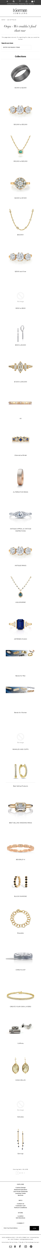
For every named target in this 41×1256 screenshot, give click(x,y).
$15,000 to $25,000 (20, 161)
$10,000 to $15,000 (20, 124)
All (20, 418)
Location (20, 1216)
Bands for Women (20, 712)
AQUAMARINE (20, 602)
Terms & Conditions (20, 1207)
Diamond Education (20, 1189)
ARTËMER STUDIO (20, 639)
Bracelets (20, 933)
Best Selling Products (20, 786)
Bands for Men (20, 676)
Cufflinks (21, 1043)
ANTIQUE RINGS (20, 565)
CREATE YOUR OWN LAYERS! (20, 1006)
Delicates (20, 1117)
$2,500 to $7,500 (21, 198)
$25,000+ (20, 235)
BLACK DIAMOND (20, 896)
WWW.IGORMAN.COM (8, 1237)
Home (3, 19)
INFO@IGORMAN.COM (26, 1239)
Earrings (20, 1153)
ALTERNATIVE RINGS (20, 492)
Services (20, 1195)
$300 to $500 (20, 308)
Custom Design (21, 1187)
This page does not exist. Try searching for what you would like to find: (20, 38)
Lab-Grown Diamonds (20, 1191)
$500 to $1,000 (20, 345)
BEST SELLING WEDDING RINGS (20, 823)
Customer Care (20, 1205)
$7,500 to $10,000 (20, 382)
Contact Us (20, 1203)
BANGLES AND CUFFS (20, 749)
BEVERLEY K (20, 859)
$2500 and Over (20, 271)
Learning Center (20, 1193)
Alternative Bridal (20, 455)
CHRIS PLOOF (20, 970)
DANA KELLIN (20, 1080)
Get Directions (20, 1218)
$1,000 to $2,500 (20, 88)
